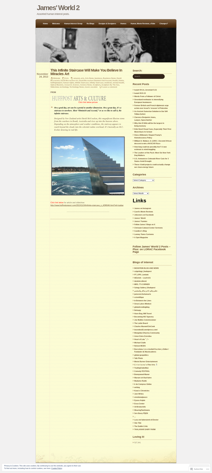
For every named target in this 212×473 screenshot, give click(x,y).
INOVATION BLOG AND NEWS (146, 268)
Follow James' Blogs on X (144, 225)
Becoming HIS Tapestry (144, 317)
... (135, 417)
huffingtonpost (56, 83)
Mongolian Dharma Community (147, 333)
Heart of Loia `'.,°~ (141, 339)
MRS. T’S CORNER (142, 284)
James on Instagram (142, 208)
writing (137, 387)
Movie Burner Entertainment (145, 362)
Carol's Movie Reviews (143, 212)
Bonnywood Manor (142, 374)
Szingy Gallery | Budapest (144, 288)
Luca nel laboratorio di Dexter (146, 420)
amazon (77, 78)
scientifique (139, 297)
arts (82, 78)
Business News (109, 78)
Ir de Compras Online (143, 384)
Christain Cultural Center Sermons (148, 228)
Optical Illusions (56, 85)
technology (64, 87)
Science (76, 85)
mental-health (118, 83)
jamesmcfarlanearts (142, 294)
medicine (108, 83)
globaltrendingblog (141, 307)
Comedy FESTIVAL (142, 371)
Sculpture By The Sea (110, 85)
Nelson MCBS (140, 346)
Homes (123, 24)
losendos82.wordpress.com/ (145, 330)
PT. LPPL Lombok (141, 275)
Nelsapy (137, 310)
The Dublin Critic (141, 426)
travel (87, 87)
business (98, 78)
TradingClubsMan (141, 368)
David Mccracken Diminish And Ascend (95, 80)
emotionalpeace (140, 397)
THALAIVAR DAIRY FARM (144, 429)
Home (45, 24)
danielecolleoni (140, 281)
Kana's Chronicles (141, 391)
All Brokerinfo (140, 407)
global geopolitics (141, 355)
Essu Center (139, 404)
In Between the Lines (142, 301)
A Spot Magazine (141, 238)
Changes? (164, 24)
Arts (67, 78)
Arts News (89, 78)
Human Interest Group (73, 24)
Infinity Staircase (97, 83)
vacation (93, 87)
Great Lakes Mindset (142, 304)
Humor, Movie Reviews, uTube (143, 24)
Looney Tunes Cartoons (144, 234)
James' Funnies (140, 221)
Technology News (77, 87)
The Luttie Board (141, 323)
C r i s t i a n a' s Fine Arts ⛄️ (146, 365)
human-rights (68, 83)
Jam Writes (139, 394)
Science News (86, 85)
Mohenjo (56, 78)
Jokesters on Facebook (144, 215)
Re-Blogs (90, 24)
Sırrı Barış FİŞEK (141, 413)
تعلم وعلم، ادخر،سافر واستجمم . (146, 291)
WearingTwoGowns (142, 410)
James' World (140, 218)
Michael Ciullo (140, 343)
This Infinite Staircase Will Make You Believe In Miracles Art (86, 72)
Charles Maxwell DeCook (144, 326)
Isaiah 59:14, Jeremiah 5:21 (145, 90)
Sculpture (97, 85)
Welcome (56, 24)
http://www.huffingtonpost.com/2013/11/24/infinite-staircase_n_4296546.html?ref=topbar (86, 205)
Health (115, 80)
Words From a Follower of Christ (147, 96)
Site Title (137, 423)
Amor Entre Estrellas (143, 336)
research (68, 85)
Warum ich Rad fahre (143, 378)
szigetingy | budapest (143, 271)
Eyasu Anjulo (139, 400)
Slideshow (54, 87)
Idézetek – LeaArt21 (142, 278)
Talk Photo (138, 358)
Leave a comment (109, 87)
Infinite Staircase (82, 83)
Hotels (121, 80)
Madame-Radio (140, 381)
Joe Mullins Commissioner (145, 320)
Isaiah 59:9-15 (140, 93)
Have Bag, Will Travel (143, 314)
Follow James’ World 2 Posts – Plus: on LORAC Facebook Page (151, 249)
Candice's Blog (140, 231)
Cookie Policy (56, 468)
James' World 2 (58, 8)
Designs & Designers (107, 24)
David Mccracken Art (69, 80)
